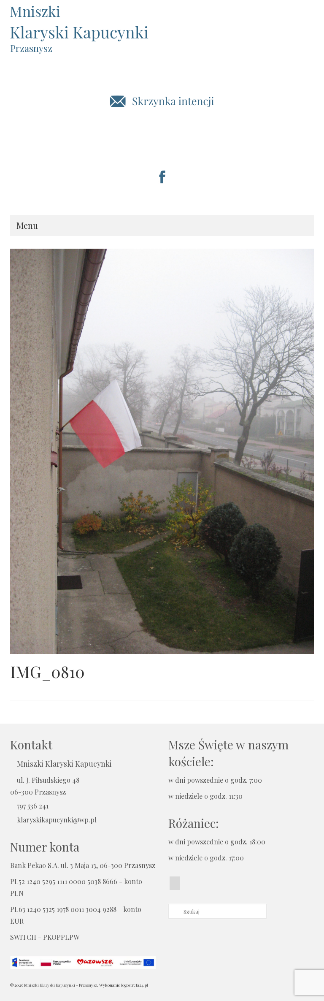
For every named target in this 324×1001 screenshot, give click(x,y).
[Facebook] (175, 883)
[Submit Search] (174, 911)
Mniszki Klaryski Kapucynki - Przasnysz (60, 985)
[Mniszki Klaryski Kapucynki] (162, 23)
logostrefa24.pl (134, 985)
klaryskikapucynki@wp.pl (57, 819)
